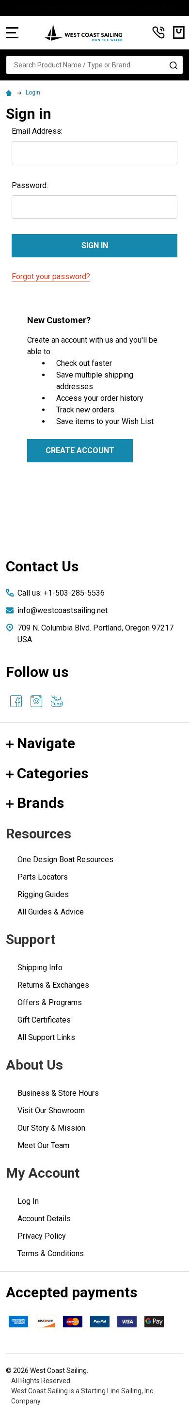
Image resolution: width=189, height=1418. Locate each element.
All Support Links (46, 1037)
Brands (40, 802)
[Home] (10, 92)
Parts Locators (42, 877)
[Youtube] (57, 701)
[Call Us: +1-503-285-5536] (158, 32)
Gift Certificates (44, 1019)
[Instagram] (36, 701)
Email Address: (37, 131)
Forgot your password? (51, 276)
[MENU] (12, 32)
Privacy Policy (41, 1236)
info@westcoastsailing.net (62, 610)
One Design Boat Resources (65, 859)
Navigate (46, 743)
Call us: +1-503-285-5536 (61, 593)
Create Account (80, 450)
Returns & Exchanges (53, 985)
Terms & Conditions (50, 1253)
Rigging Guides (43, 894)
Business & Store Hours (58, 1093)
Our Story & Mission (51, 1128)
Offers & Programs (49, 1002)
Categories (52, 773)
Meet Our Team (43, 1145)
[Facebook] (16, 701)
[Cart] (179, 32)
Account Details (44, 1218)
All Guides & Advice (50, 911)
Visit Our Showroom (51, 1110)
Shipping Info (40, 967)
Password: (30, 185)
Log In (28, 1201)
